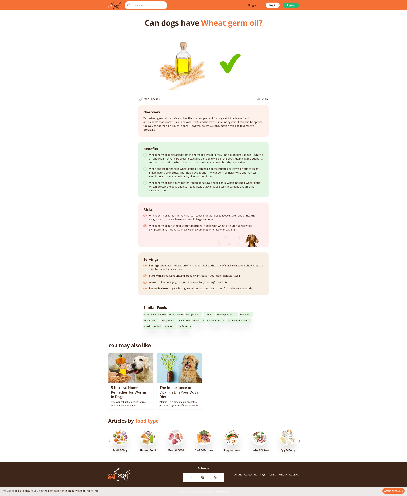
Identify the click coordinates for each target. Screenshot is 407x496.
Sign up (291, 5)
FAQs (262, 474)
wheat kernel (213, 155)
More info (93, 491)
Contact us (250, 474)
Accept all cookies (393, 490)
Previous (109, 441)
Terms (272, 474)
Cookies (294, 474)
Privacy (282, 474)
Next (299, 441)
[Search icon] (128, 5)
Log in (272, 5)
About (238, 474)
